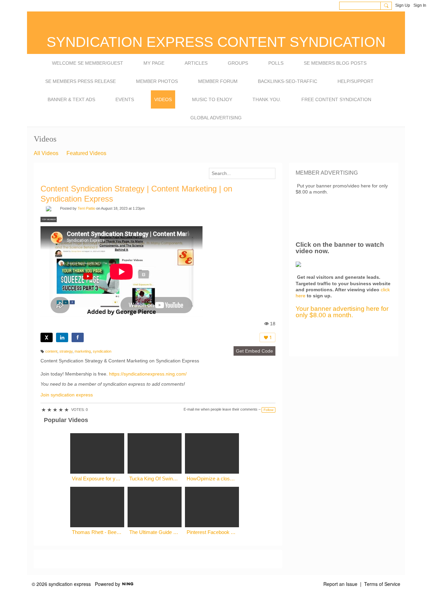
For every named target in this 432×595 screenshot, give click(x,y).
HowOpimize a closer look (212, 478)
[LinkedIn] (62, 337)
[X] (46, 337)
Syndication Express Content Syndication (216, 42)
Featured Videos (86, 153)
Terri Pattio (86, 208)
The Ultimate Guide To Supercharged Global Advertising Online (154, 532)
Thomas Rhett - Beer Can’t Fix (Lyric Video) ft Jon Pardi (97, 532)
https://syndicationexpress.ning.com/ (148, 374)
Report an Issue (340, 584)
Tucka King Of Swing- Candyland (154, 478)
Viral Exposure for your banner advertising (97, 478)
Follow (268, 410)
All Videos (46, 153)
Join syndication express (66, 394)
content (51, 351)
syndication (102, 351)
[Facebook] (78, 337)
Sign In (419, 5)
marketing (83, 351)
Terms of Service (382, 584)
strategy (66, 351)
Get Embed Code (254, 351)
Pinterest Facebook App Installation (212, 532)
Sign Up (402, 5)
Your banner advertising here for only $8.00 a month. (342, 312)
